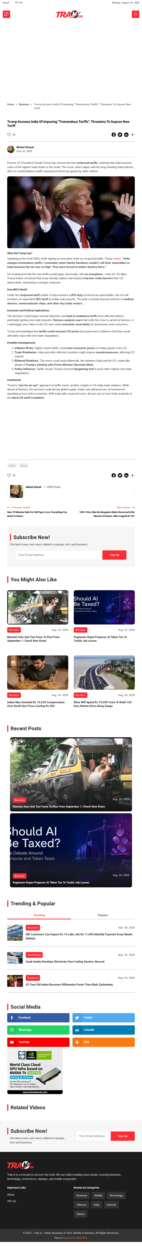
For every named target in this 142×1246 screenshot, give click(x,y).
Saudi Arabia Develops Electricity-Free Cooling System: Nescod (65, 961)
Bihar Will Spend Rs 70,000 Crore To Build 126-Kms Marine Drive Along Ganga (103, 704)
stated (117, 258)
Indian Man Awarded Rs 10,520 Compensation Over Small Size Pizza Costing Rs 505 (36, 704)
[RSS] (103, 1042)
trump (24, 465)
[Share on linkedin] (126, 135)
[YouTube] (38, 1042)
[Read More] (37, 607)
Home (10, 104)
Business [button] (24, 104)
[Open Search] (135, 14)
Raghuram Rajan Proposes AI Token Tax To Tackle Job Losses (100, 638)
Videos (80, 1213)
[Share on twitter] (120, 135)
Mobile (98, 1195)
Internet (111, 1204)
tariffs (12, 465)
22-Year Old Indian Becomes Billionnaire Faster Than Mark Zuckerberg (69, 984)
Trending (39, 915)
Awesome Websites (75, 1237)
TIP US (19, 2)
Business (33, 927)
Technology (34, 954)
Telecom (81, 1204)
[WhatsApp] (38, 1030)
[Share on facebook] (114, 135)
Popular (103, 915)
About (6, 2)
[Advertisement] (71, 51)
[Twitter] (103, 1017)
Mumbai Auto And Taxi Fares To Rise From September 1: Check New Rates (33, 638)
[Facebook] (38, 1017)
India (96, 1204)
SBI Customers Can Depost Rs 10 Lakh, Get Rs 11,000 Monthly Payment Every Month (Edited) (79, 936)
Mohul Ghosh (25, 147)
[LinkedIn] (103, 1030)
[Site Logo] (69, 14)
